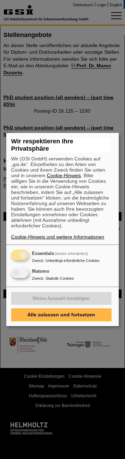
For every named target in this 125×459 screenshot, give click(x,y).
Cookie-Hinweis (64, 175)
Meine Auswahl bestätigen (61, 298)
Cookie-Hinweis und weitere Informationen (57, 237)
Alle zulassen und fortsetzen (61, 314)
